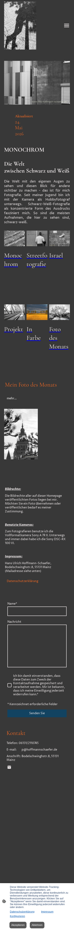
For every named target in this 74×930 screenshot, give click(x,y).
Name (12, 604)
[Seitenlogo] (20, 25)
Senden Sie (37, 713)
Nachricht (14, 622)
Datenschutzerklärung (22, 581)
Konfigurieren (17, 916)
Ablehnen (37, 925)
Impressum (47, 911)
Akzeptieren (18, 925)
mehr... (12, 398)
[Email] (9, 767)
